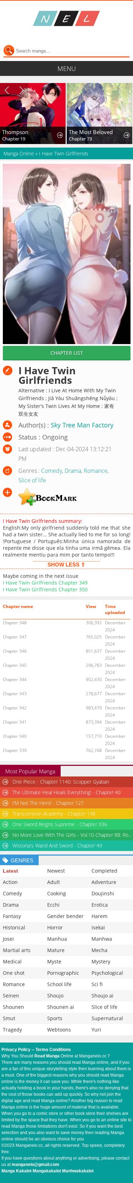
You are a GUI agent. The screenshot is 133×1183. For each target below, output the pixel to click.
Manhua (57, 938)
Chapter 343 (15, 694)
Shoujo (55, 995)
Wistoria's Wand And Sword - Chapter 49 (57, 845)
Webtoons (59, 1029)
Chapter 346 (15, 651)
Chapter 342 (15, 708)
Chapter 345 (15, 665)
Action (10, 882)
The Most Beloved (91, 132)
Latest (10, 871)
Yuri (96, 1029)
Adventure (104, 882)
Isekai (98, 927)
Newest (56, 870)
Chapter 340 (15, 736)
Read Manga (47, 1056)
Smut (9, 1018)
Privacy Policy (16, 1049)
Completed (104, 870)
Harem (99, 916)
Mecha (99, 950)
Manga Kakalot (16, 1170)
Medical (12, 961)
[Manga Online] (66, 18)
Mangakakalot (47, 1170)
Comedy (51, 471)
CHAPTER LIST (66, 352)
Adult (53, 882)
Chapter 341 (15, 722)
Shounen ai (60, 1007)
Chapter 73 (80, 139)
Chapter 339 (15, 750)
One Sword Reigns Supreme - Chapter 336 (59, 824)
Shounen (13, 1007)
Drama (73, 471)
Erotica (100, 904)
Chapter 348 (15, 623)
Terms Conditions (53, 1049)
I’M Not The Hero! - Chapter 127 (48, 803)
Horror (55, 927)
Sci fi (97, 984)
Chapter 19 (13, 139)
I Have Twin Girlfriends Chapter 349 (45, 582)
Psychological (107, 972)
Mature (56, 950)
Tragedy (12, 1029)
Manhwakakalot (78, 1170)
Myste (54, 961)
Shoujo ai (102, 995)
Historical (14, 927)
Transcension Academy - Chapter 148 (53, 813)
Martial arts (17, 950)
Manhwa (102, 938)
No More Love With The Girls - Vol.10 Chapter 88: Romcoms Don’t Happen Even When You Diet (72, 834)
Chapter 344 (15, 679)
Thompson (15, 132)
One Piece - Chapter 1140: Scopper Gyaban (60, 781)
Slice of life (32, 480)
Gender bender (65, 916)
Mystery (101, 961)
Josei (8, 938)
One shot (13, 972)
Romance (95, 471)
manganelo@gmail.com (35, 1164)
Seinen (11, 995)
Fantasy (12, 916)
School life (59, 984)
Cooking (56, 893)
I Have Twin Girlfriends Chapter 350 (45, 589)
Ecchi (53, 904)
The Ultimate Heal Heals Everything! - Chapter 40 (66, 792)
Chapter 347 (15, 637)
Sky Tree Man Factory (82, 425)
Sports (54, 1018)
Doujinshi (103, 893)
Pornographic (63, 972)
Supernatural (107, 1018)
